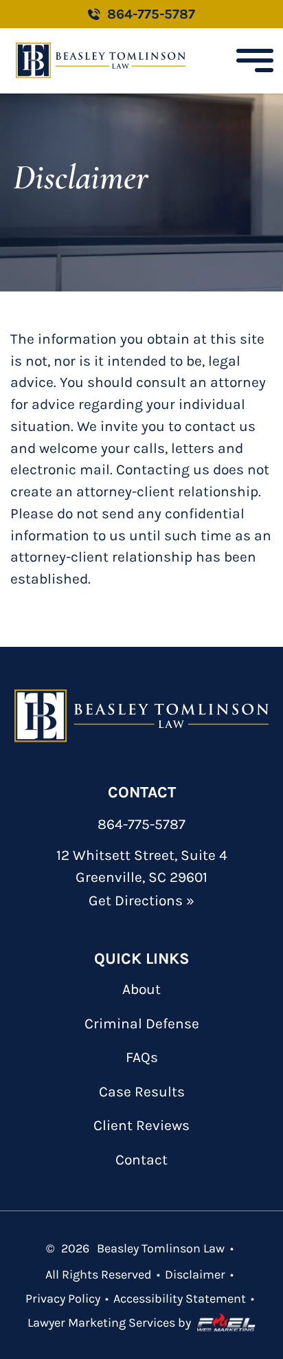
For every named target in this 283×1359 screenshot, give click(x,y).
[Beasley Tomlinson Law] (100, 60)
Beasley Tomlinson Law (161, 1248)
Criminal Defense (141, 1023)
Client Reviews (141, 1125)
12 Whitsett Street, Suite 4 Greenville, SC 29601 (141, 866)
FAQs (142, 1057)
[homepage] (141, 715)
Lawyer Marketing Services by (109, 1322)
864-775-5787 (151, 14)
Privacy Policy (62, 1298)
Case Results (142, 1091)
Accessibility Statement (179, 1298)
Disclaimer (195, 1274)
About (141, 989)
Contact (141, 1159)
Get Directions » (141, 900)
